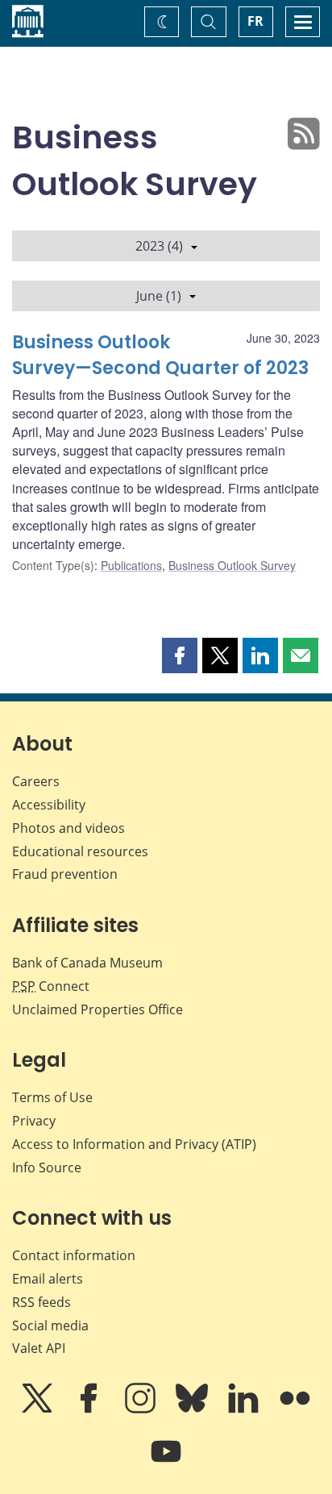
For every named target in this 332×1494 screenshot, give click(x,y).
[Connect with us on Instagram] (142, 1409)
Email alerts (47, 1279)
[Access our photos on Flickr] (295, 1409)
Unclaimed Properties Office (97, 1009)
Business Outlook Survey (232, 565)
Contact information (73, 1255)
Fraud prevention (65, 874)
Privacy (34, 1121)
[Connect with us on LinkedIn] (245, 1409)
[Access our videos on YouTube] (166, 1462)
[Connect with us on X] (38, 1409)
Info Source (46, 1167)
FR (255, 21)
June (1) (158, 296)
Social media (50, 1325)
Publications (131, 565)
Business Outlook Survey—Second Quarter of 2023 (160, 355)
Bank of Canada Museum (87, 963)
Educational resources (80, 851)
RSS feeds (41, 1302)
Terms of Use (52, 1097)
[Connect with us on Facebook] (90, 1409)
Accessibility (48, 805)
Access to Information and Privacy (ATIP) (134, 1144)
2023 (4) (159, 246)
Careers (36, 781)
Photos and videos (68, 828)
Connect (50, 986)
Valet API (38, 1348)
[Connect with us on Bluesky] (193, 1409)
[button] (179, 655)
